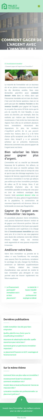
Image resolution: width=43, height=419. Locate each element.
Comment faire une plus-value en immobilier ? (21, 375)
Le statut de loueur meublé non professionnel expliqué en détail (29, 292)
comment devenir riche (26, 195)
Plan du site (21, 418)
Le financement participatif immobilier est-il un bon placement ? (13, 292)
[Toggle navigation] (38, 6)
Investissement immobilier (14, 63)
